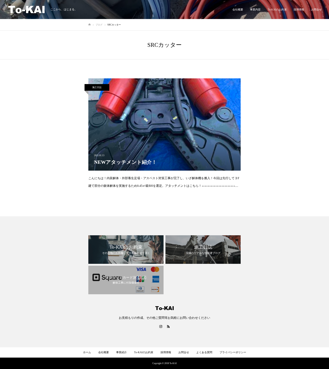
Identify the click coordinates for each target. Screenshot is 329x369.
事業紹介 (121, 352)
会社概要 (237, 9)
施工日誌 (96, 87)
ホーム (87, 352)
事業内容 (255, 9)
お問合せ (316, 9)
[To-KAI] (27, 9)
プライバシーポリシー (233, 352)
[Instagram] (161, 326)
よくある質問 (204, 352)
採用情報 (299, 9)
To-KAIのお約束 (277, 9)
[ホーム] (89, 24)
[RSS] (168, 326)
